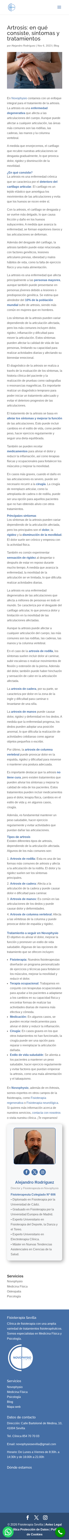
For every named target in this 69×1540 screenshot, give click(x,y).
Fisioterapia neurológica (42, 1102)
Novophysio (19, 98)
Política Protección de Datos (29, 1529)
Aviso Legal (53, 1524)
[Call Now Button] (60, 1532)
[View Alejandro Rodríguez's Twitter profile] (34, 1172)
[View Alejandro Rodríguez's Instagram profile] (43, 1172)
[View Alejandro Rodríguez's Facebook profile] (26, 1172)
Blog (56, 45)
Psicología (14, 1296)
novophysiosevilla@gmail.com (36, 1444)
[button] (8, 1531)
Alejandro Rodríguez (23, 45)
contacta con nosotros (46, 1112)
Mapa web (14, 1406)
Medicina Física (17, 1286)
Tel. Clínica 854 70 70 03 (23, 1436)
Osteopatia (14, 1291)
